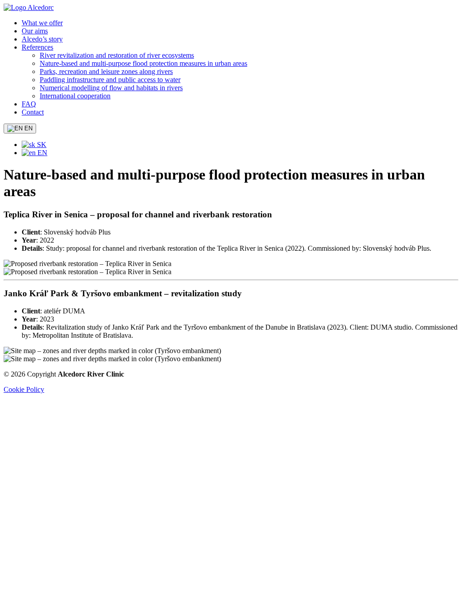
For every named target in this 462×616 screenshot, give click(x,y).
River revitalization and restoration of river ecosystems (117, 55)
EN (27, 128)
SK (40, 144)
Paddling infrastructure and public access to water (110, 79)
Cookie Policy (24, 389)
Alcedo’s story (42, 39)
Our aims (35, 31)
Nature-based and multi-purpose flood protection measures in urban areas (143, 63)
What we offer (42, 23)
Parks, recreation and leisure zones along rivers (106, 71)
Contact (33, 112)
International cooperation (75, 96)
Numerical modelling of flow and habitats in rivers (111, 88)
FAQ (29, 104)
